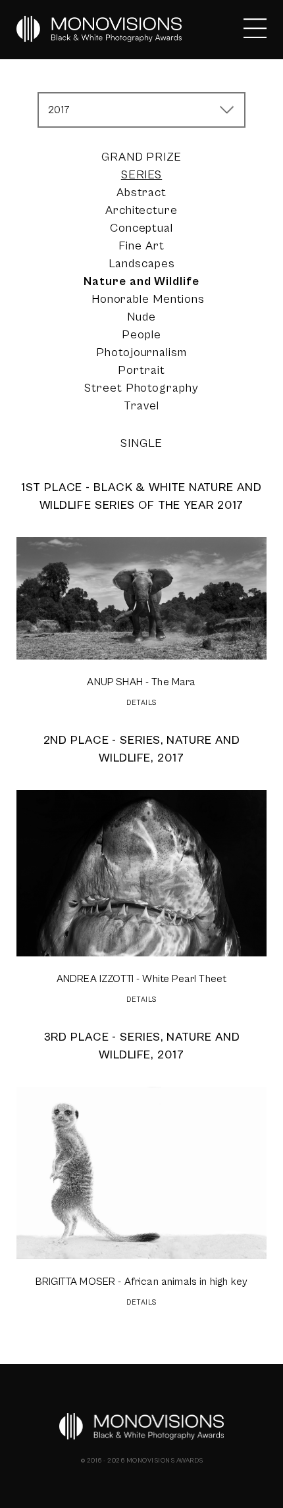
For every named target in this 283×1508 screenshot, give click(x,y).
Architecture (141, 210)
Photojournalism (141, 352)
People (141, 335)
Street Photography (141, 388)
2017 (59, 110)
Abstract (141, 192)
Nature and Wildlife (141, 281)
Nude (141, 317)
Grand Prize (141, 157)
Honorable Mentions (148, 299)
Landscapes (142, 264)
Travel (141, 406)
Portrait (141, 370)
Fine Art (141, 246)
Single (141, 443)
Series (141, 175)
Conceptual (141, 228)
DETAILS (141, 702)
